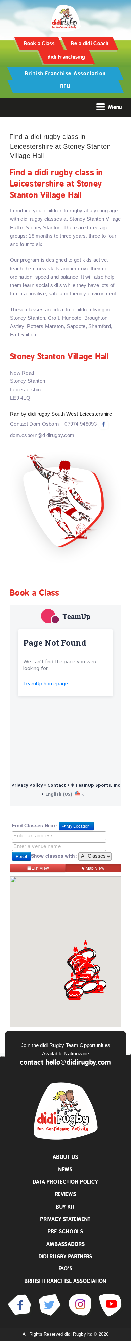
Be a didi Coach (90, 43)
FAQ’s (66, 1268)
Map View (94, 868)
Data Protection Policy (65, 1182)
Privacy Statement (65, 1219)
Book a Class (39, 43)
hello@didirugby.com (78, 1062)
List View (40, 868)
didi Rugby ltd (79, 1334)
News (65, 1169)
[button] (89, 988)
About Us (65, 1157)
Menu (115, 107)
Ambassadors (65, 1244)
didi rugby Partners (65, 1256)
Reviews (65, 1194)
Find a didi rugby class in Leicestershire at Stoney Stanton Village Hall (60, 146)
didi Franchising (66, 57)
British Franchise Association (65, 73)
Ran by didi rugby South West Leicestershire (61, 414)
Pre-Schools (65, 1231)
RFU (65, 86)
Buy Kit (65, 1207)
